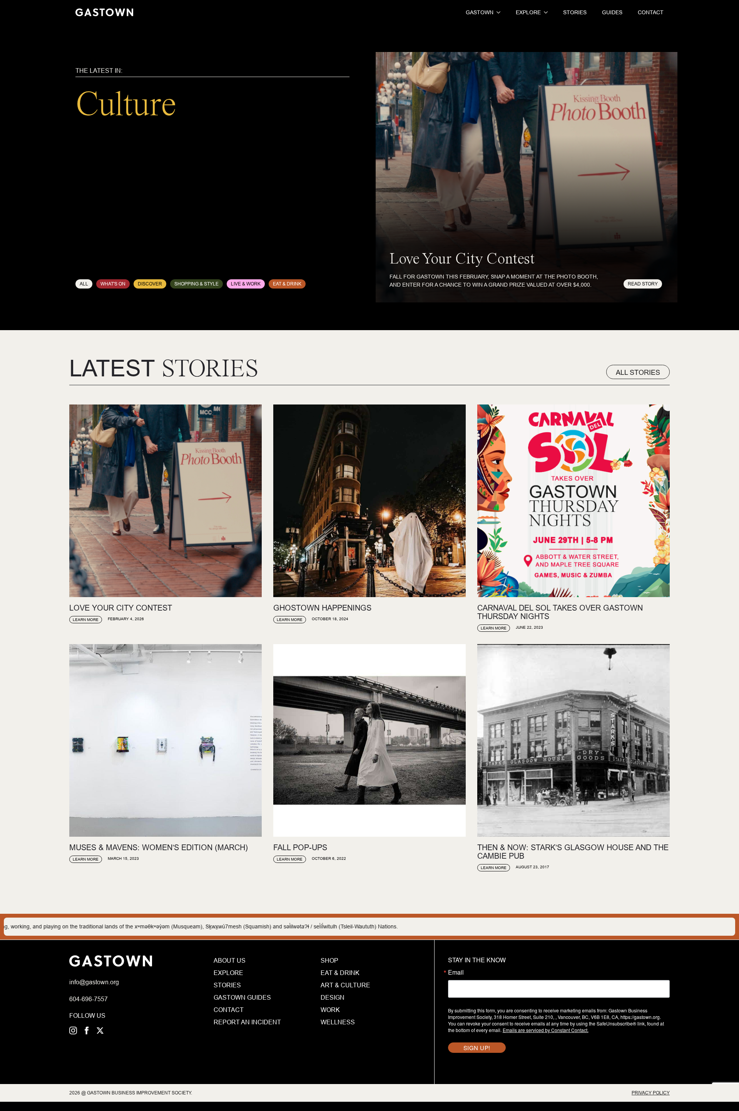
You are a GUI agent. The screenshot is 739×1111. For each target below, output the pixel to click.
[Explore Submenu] (544, 12)
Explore (528, 12)
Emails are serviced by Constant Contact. (546, 1030)
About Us (230, 960)
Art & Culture (345, 985)
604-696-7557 (88, 998)
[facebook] (86, 1030)
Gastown (479, 12)
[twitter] (100, 1030)
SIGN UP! (476, 1048)
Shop (329, 960)
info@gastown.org (94, 981)
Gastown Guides (242, 997)
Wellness (338, 1022)
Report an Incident (247, 1022)
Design (332, 997)
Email (456, 972)
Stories (575, 12)
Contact (651, 12)
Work (330, 1009)
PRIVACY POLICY (651, 1093)
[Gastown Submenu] (496, 12)
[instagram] (73, 1030)
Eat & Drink (340, 972)
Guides (612, 12)
